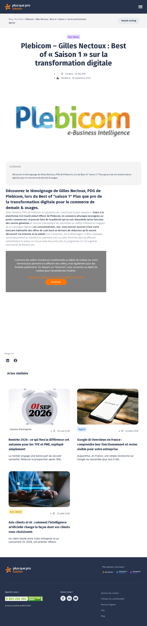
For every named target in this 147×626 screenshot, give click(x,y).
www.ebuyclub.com (52, 241)
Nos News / (19, 19)
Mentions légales (108, 604)
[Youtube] (75, 598)
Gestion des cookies (110, 593)
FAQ (103, 610)
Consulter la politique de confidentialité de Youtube (56, 277)
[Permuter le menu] (140, 7)
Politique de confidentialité (112, 598)
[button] (7, 360)
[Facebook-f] (63, 598)
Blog (103, 616)
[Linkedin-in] (69, 598)
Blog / (11, 19)
